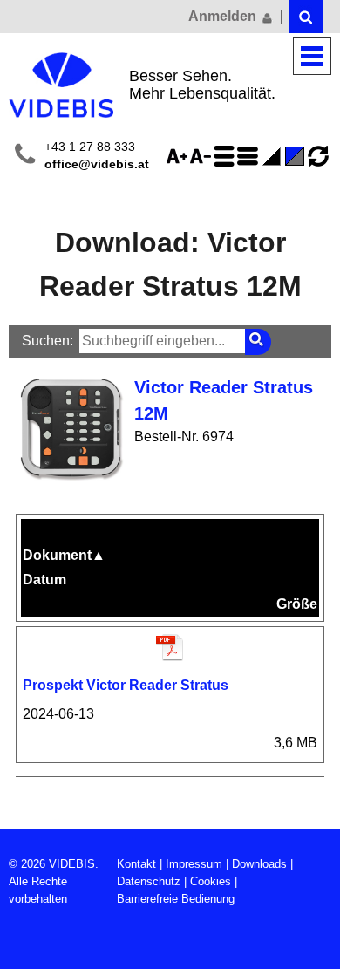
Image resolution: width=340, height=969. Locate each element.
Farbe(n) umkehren (273, 156)
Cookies (210, 881)
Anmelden (224, 16)
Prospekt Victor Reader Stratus (125, 685)
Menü (312, 56)
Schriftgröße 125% (179, 156)
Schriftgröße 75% (203, 156)
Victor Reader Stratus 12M (223, 400)
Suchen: (47, 340)
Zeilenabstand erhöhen (226, 156)
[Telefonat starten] (24, 156)
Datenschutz (148, 881)
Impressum (194, 863)
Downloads (259, 863)
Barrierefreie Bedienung (176, 898)
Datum (44, 579)
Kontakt (136, 863)
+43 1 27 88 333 (89, 147)
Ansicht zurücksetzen (318, 156)
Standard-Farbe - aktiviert (297, 156)
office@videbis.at (96, 164)
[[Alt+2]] (306, 16)
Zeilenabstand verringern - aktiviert (250, 156)
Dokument (64, 555)
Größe (296, 604)
